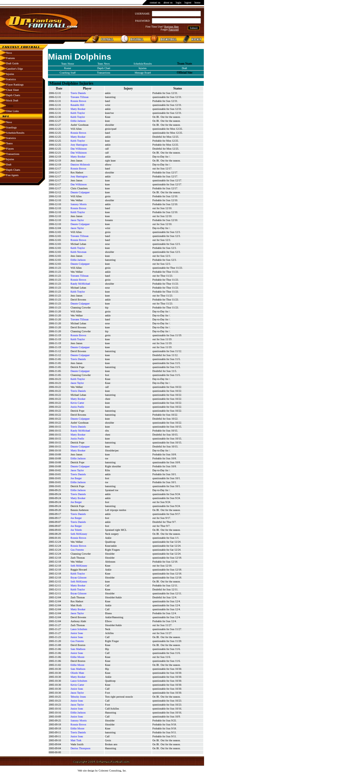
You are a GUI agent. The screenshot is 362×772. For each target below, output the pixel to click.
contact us (155, 2)
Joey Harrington (78, 144)
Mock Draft (12, 100)
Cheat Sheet (12, 89)
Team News (104, 63)
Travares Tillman (79, 97)
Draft (8, 164)
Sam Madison (77, 649)
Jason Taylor (77, 220)
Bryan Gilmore (78, 577)
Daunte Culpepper (80, 192)
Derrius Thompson (80, 748)
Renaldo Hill (77, 105)
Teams (9, 143)
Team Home (67, 63)
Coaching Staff (68, 72)
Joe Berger (76, 478)
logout (187, 2)
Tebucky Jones (78, 696)
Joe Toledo (76, 529)
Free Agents (12, 175)
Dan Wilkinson (78, 148)
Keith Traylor (77, 112)
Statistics (11, 79)
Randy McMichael (80, 283)
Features (10, 58)
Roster (67, 68)
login (178, 2)
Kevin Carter (77, 402)
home (197, 2)
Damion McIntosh (80, 164)
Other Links (12, 111)
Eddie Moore (77, 657)
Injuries (10, 74)
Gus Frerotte (77, 549)
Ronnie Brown (78, 101)
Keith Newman (78, 251)
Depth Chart (103, 68)
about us (168, 2)
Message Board (143, 72)
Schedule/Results (15, 132)
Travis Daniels (78, 93)
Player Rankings (15, 84)
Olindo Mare (77, 672)
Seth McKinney (78, 533)
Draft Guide (12, 63)
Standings (11, 127)
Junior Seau (76, 633)
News (9, 52)
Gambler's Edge (14, 68)
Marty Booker (77, 108)
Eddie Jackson (78, 120)
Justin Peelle (77, 406)
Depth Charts (13, 95)
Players (10, 148)
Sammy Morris (78, 204)
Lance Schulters (78, 629)
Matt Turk (75, 740)
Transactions (12, 153)
